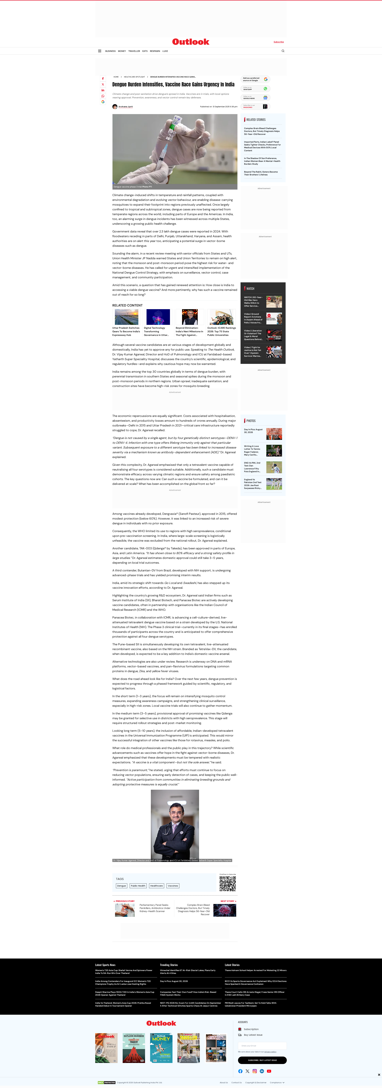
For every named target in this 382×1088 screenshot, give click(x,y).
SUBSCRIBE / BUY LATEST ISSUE (262, 1060)
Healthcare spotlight (134, 77)
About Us (224, 1082)
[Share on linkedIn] (103, 90)
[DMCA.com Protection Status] (107, 1082)
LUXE (165, 51)
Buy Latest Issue (253, 1035)
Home (116, 77)
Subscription (251, 1029)
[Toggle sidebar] (100, 51)
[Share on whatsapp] (103, 96)
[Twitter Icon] (247, 1071)
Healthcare (156, 885)
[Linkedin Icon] (261, 1071)
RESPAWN (155, 51)
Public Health (138, 885)
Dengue (121, 885)
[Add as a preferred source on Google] (103, 102)
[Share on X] (103, 84)
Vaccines (173, 885)
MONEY (122, 51)
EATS (145, 51)
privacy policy (270, 1052)
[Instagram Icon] (254, 1071)
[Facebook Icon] (240, 1071)
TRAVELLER (134, 51)
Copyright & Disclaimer (255, 1082)
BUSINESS (110, 51)
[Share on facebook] (103, 78)
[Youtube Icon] (269, 1071)
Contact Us (236, 1082)
